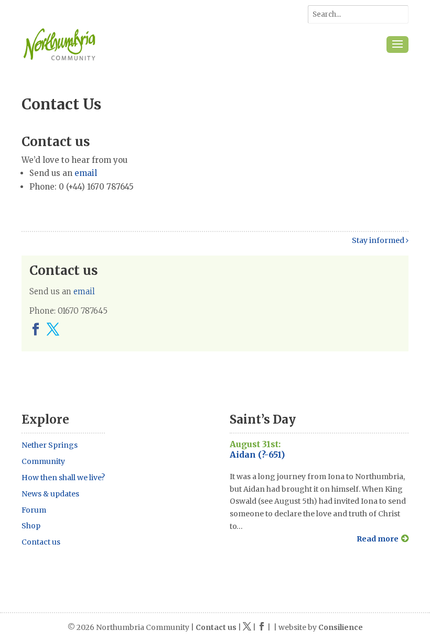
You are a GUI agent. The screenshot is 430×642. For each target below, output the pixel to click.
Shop (31, 525)
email (85, 173)
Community (43, 461)
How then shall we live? (63, 477)
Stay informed (379, 240)
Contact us (41, 542)
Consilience (340, 627)
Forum (34, 510)
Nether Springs (50, 445)
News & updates (50, 494)
